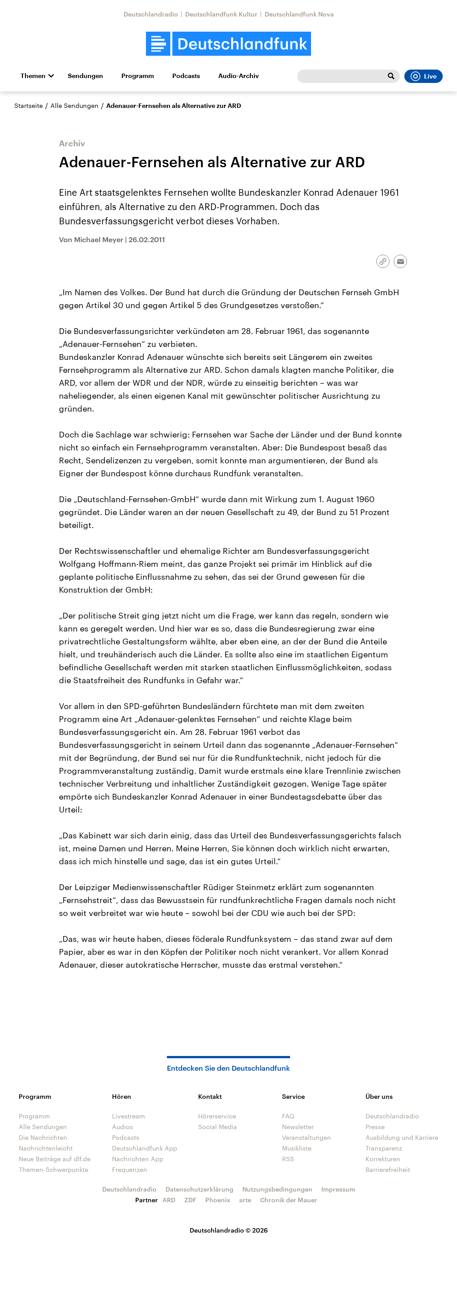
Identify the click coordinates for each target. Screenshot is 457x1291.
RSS (288, 1159)
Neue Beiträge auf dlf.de (55, 1159)
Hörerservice (217, 1116)
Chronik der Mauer (288, 1200)
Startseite (28, 105)
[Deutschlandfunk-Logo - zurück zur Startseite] (228, 44)
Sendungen (85, 76)
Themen (33, 76)
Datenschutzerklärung (199, 1189)
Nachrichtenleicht (46, 1148)
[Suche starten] (391, 76)
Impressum (338, 1189)
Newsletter (298, 1126)
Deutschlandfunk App (144, 1148)
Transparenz (384, 1148)
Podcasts (186, 76)
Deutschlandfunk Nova (299, 14)
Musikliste (297, 1148)
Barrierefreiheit (388, 1169)
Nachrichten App (137, 1159)
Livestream (128, 1116)
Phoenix (217, 1200)
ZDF (190, 1200)
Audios (122, 1126)
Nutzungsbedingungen (277, 1189)
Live (430, 76)
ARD (168, 1200)
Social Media (217, 1126)
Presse (375, 1126)
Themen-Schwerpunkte (53, 1169)
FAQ (288, 1116)
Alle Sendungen (74, 105)
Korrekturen (383, 1159)
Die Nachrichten (43, 1137)
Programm (137, 76)
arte (245, 1200)
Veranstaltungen (306, 1137)
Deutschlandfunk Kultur (221, 14)
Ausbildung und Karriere (402, 1137)
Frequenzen (129, 1169)
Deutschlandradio (151, 14)
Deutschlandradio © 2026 (229, 1230)
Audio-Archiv (238, 76)
